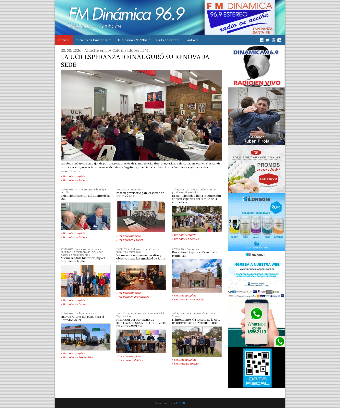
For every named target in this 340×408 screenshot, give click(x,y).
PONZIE (180, 403)
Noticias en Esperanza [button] (92, 40)
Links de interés (168, 40)
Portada (64, 40)
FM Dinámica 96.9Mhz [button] (132, 40)
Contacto (192, 40)
